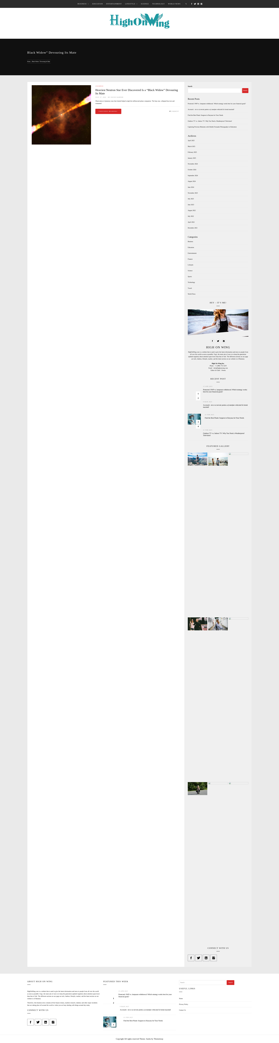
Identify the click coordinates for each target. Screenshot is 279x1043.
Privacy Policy (183, 1004)
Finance (190, 259)
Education (97, 4)
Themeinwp (158, 1039)
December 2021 (192, 228)
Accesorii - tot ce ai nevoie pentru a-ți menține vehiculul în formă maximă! (211, 109)
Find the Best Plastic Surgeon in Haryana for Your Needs (205, 115)
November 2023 (193, 193)
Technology (158, 4)
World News (174, 4)
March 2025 (191, 146)
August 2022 (192, 210)
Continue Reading (108, 111)
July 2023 (191, 199)
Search (190, 86)
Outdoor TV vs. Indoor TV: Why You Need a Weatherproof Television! (210, 121)
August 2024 (192, 181)
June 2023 (191, 205)
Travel (190, 288)
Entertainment (114, 4)
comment (175, 111)
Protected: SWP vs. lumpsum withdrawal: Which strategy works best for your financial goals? (217, 103)
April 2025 (191, 140)
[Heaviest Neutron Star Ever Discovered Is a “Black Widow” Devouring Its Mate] (61, 115)
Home (181, 998)
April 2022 (191, 222)
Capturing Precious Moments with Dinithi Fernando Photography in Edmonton (212, 127)
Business (82, 4)
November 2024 (193, 164)
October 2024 (192, 169)
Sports (190, 276)
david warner (117, 97)
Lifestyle (130, 4)
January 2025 (192, 158)
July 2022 (191, 216)
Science (145, 4)
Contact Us (182, 1010)
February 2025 (192, 152)
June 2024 (191, 187)
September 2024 (193, 175)
